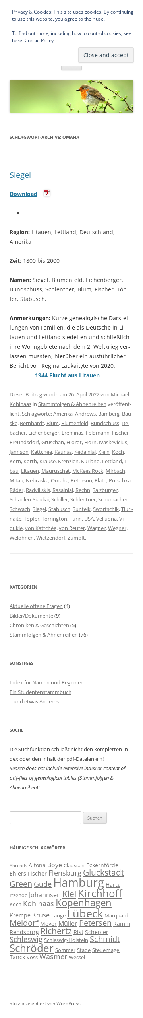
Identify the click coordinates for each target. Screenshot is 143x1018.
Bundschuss (105, 423)
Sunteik (82, 509)
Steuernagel (106, 950)
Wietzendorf (50, 537)
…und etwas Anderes (34, 701)
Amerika (63, 413)
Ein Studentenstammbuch (41, 692)
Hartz (113, 884)
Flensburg (64, 873)
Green (21, 883)
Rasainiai (62, 489)
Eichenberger (43, 432)
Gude (43, 884)
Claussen (74, 865)
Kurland (90, 461)
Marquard (116, 915)
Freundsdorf (24, 442)
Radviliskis (38, 489)
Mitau (16, 480)
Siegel (20, 174)
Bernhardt (32, 423)
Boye (54, 865)
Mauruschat (55, 470)
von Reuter (72, 528)
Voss (32, 957)
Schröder (32, 948)
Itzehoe (18, 895)
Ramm (121, 923)
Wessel (77, 957)
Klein (104, 451)
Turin (76, 518)
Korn (15, 461)
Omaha (59, 480)
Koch (118, 451)
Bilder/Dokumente (31, 615)
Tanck (17, 957)
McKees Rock (87, 470)
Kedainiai (85, 451)
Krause (47, 461)
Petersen (95, 922)
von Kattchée (40, 528)
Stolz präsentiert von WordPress (45, 1003)
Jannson (19, 451)
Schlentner (83, 499)
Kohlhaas (38, 903)
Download (23, 194)
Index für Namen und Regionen (47, 682)
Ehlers (18, 873)
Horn (90, 442)
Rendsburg (24, 932)
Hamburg (78, 882)
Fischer (120, 432)
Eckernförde (102, 865)
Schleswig (26, 939)
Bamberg (109, 413)
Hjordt (74, 442)
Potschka (120, 480)
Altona (37, 865)
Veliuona (106, 518)
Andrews (85, 413)
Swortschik (106, 509)
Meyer (48, 923)
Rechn (82, 489)
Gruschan (52, 442)
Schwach (20, 509)
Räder (16, 489)
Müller (67, 923)
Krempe (20, 915)
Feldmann (98, 432)
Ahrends (18, 865)
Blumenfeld (74, 423)
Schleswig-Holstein (66, 940)
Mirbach (115, 470)
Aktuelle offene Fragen (36, 606)
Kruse (41, 915)
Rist (78, 932)
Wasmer (53, 956)
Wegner (117, 528)
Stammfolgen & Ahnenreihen (72, 404)
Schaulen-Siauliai (29, 499)
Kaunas (63, 451)
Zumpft (76, 537)
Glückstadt (103, 872)
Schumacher (113, 499)
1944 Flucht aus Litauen (67, 375)
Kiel (69, 893)
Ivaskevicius (113, 442)
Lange (58, 915)
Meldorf (24, 922)
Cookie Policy (39, 40)
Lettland (112, 461)
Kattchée (41, 451)
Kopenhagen (84, 902)
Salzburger (105, 489)
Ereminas (72, 432)
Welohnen (22, 537)
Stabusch (59, 509)
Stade (84, 950)
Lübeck (85, 913)
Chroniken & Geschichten (39, 625)
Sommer (65, 950)
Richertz (56, 930)
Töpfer (31, 518)
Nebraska (37, 480)
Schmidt (105, 939)
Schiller (59, 499)
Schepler (96, 932)
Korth (30, 461)
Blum (52, 423)
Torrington (54, 518)
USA (89, 518)
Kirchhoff (100, 893)
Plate (100, 480)
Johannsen (45, 894)
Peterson (81, 480)
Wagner (96, 528)
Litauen (30, 470)
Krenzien (68, 461)
